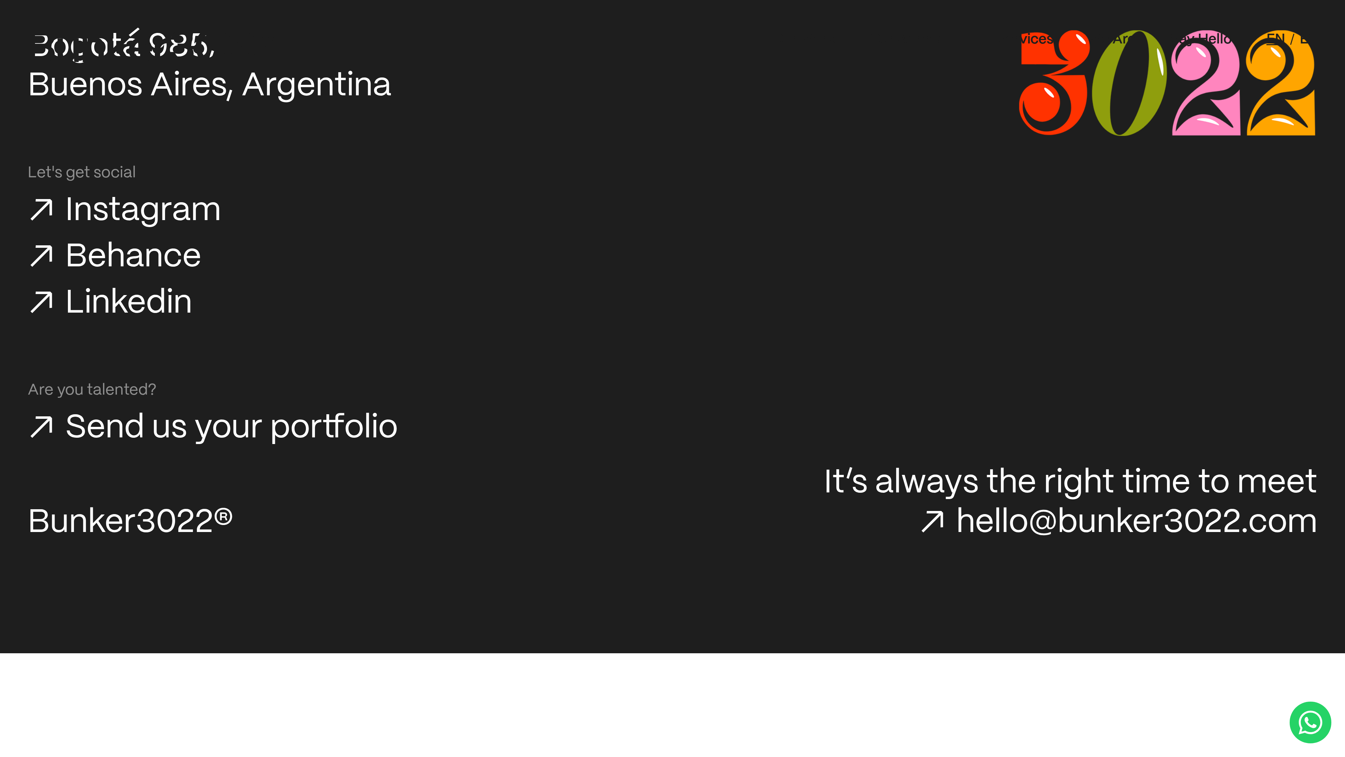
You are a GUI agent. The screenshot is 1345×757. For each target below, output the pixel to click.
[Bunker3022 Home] (157, 46)
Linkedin (128, 303)
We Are (1112, 39)
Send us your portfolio (231, 428)
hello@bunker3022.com (1136, 523)
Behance (133, 257)
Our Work (804, 39)
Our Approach (916, 39)
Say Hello (1201, 39)
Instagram (143, 211)
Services (1025, 39)
